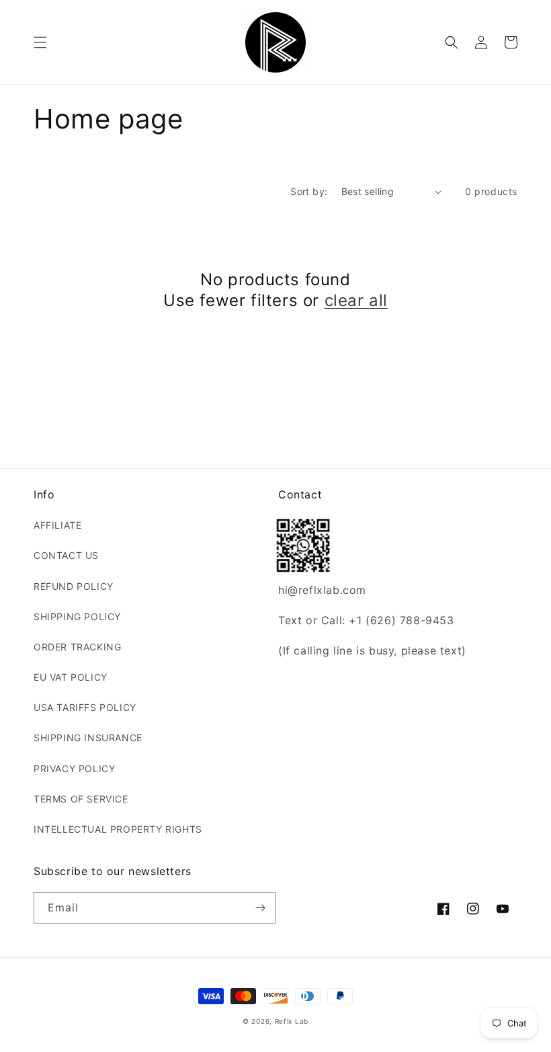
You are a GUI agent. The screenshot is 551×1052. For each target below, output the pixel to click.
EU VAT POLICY (71, 677)
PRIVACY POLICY (74, 768)
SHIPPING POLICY (77, 616)
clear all (356, 300)
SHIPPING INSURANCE (88, 737)
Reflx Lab (291, 1021)
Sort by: (308, 191)
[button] (40, 42)
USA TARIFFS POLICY (85, 707)
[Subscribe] (260, 908)
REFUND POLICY (74, 586)
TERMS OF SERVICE (81, 798)
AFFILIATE (57, 525)
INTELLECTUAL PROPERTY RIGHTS (118, 829)
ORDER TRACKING (77, 646)
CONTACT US (66, 555)
